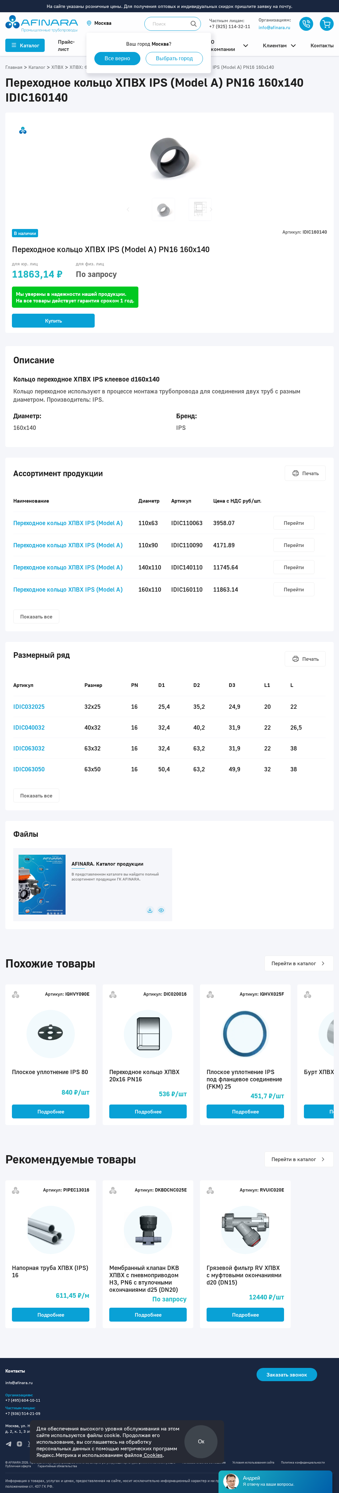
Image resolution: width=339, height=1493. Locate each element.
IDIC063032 (29, 748)
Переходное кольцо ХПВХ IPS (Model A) (67, 522)
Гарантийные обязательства (57, 1466)
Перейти (294, 523)
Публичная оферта (18, 1466)
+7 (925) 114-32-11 (229, 26)
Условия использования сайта (253, 1462)
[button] (99, 23)
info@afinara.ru (274, 27)
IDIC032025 (29, 706)
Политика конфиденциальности (303, 1462)
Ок (201, 1441)
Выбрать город (174, 58)
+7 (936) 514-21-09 (22, 1413)
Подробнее (50, 1111)
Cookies (152, 1455)
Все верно (117, 58)
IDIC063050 (29, 769)
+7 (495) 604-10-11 (22, 1400)
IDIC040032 (29, 727)
